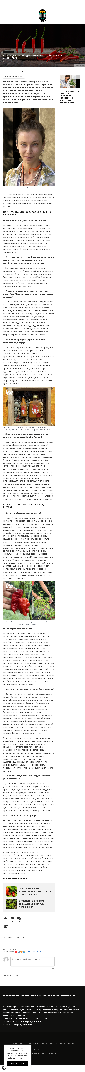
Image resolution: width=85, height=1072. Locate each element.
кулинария (8, 937)
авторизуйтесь (35, 951)
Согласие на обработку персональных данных (44, 1050)
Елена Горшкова (12, 62)
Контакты (33, 1044)
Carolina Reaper (33, 437)
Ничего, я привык (17, 1063)
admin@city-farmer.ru (30, 1021)
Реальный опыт (8, 51)
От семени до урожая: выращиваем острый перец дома (32, 904)
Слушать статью (15, 76)
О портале (18, 1044)
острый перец (19, 937)
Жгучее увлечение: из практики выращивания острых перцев (35, 891)
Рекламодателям (65, 1044)
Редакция (47, 1044)
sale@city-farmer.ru (22, 1024)
